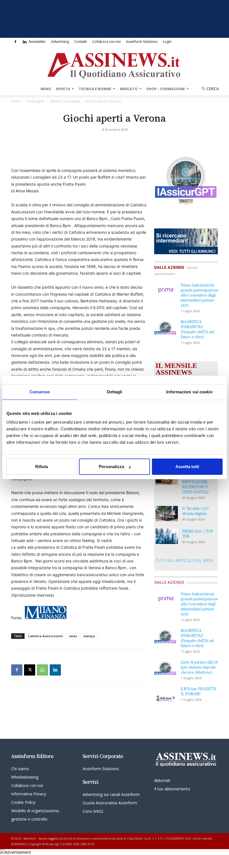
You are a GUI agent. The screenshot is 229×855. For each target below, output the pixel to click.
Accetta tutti (187, 466)
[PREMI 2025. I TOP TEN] (167, 536)
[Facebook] (15, 42)
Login (167, 41)
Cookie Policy (23, 802)
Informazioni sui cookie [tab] (189, 391)
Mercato (129, 88)
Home (16, 101)
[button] (208, 88)
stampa (89, 636)
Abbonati (162, 780)
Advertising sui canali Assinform (111, 794)
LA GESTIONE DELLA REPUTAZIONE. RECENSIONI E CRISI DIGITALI (195, 481)
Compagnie (35, 101)
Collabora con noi (106, 41)
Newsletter (37, 41)
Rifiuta (41, 466)
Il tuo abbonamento (172, 788)
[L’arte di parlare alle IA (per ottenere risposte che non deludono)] (165, 667)
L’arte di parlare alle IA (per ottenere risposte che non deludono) (199, 667)
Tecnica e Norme (95, 88)
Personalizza (111, 466)
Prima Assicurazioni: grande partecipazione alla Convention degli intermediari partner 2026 (199, 294)
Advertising (60, 41)
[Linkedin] (24, 42)
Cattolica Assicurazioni (45, 636)
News (45, 88)
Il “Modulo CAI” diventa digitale (195, 511)
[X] (29, 670)
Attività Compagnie (65, 101)
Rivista (63, 88)
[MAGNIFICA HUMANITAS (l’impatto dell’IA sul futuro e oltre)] (165, 327)
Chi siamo (20, 768)
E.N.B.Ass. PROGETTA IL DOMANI (198, 691)
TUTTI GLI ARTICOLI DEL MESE (184, 560)
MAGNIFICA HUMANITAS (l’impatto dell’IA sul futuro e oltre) (197, 329)
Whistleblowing (24, 777)
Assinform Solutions (142, 41)
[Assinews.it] (114, 64)
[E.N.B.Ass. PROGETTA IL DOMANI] (165, 694)
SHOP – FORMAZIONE (165, 88)
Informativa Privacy (28, 793)
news (73, 636)
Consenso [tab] (40, 391)
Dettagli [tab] (114, 391)
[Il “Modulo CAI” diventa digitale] (167, 513)
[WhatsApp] (42, 670)
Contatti (80, 41)
